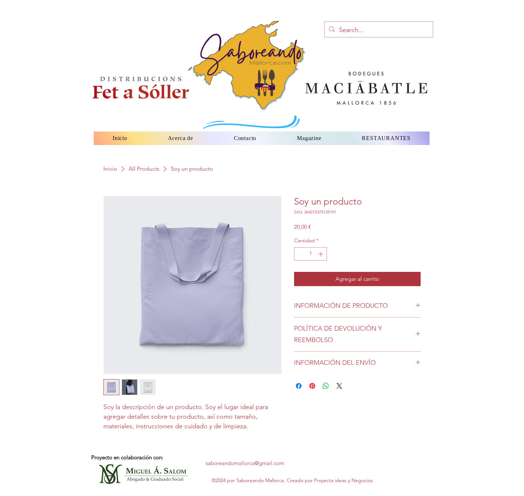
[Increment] (321, 254)
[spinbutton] (310, 254)
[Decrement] (299, 254)
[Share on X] (339, 386)
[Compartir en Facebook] (298, 386)
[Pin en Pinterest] (312, 386)
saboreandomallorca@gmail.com (245, 463)
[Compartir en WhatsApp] (326, 386)
